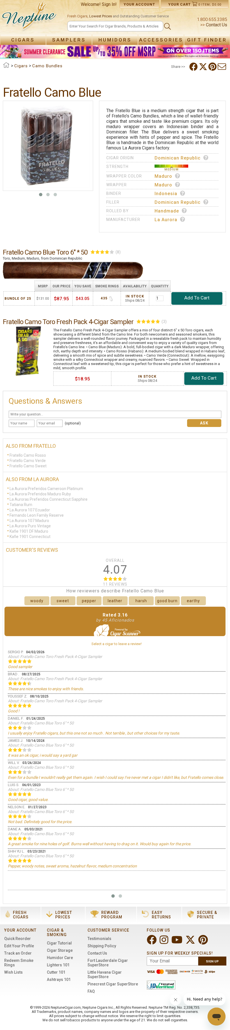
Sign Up (212, 961)
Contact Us (216, 24)
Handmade (167, 211)
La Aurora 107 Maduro (29, 520)
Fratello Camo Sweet (28, 466)
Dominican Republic (178, 158)
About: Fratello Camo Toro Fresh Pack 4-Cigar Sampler (55, 656)
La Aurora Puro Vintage (30, 526)
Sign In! (109, 4)
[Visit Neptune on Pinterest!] (203, 942)
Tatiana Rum (21, 504)
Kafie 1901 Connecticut (30, 536)
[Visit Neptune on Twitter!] (190, 942)
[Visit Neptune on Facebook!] (152, 942)
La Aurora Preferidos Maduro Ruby (40, 494)
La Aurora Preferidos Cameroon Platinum (46, 488)
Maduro (163, 176)
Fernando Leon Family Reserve (37, 515)
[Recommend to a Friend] (222, 67)
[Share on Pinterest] (213, 67)
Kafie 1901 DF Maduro (29, 531)
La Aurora (166, 219)
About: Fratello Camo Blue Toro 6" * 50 (41, 723)
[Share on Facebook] (194, 67)
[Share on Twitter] (203, 67)
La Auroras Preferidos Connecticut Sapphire (49, 499)
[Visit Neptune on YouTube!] (177, 942)
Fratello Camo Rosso (28, 455)
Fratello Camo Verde (28, 460)
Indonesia (166, 193)
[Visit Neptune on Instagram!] (164, 942)
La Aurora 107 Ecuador (30, 510)
